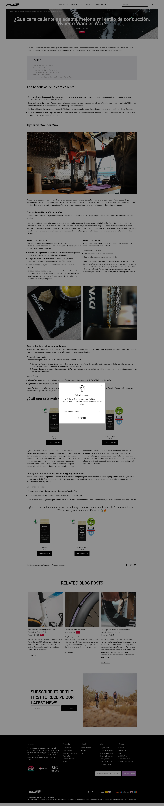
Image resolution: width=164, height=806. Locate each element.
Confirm (82, 418)
